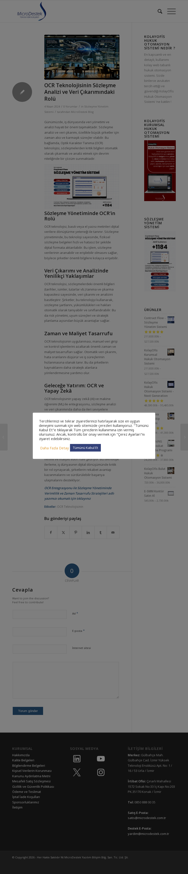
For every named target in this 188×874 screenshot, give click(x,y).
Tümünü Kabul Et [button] (85, 447)
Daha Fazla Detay (54, 448)
